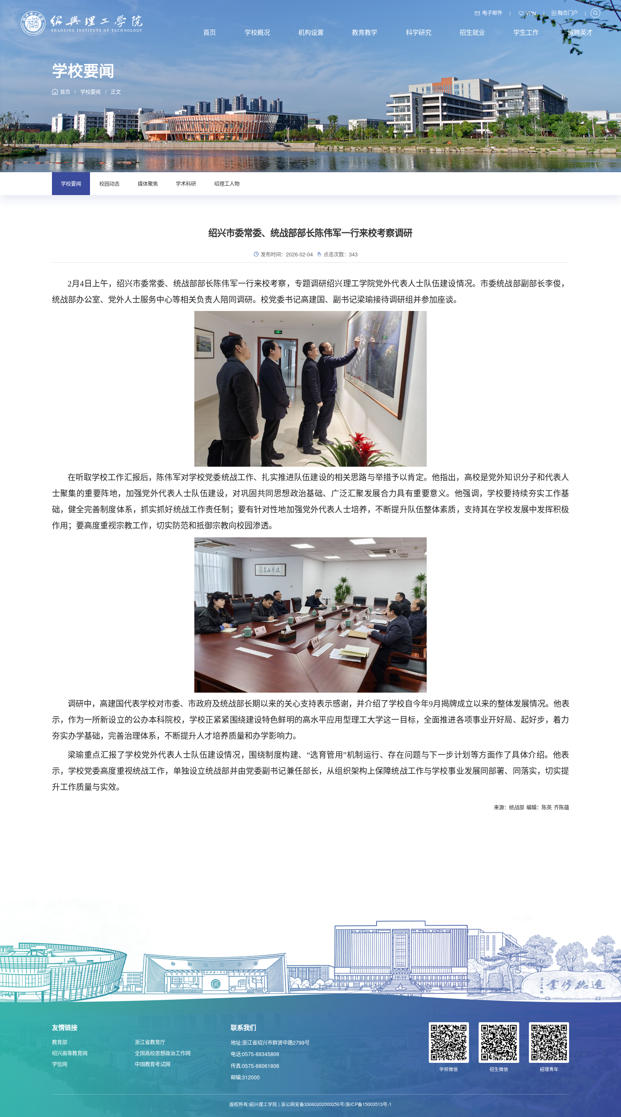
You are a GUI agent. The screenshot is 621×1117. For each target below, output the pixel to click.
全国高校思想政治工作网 (163, 1052)
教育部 (59, 1041)
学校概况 (257, 31)
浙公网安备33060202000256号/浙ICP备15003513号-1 (336, 1104)
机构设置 (311, 31)
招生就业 (472, 31)
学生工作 (526, 31)
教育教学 (364, 31)
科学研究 (418, 31)
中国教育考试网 (152, 1063)
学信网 (59, 1063)
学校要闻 (90, 91)
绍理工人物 (227, 183)
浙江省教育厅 (150, 1041)
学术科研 (186, 183)
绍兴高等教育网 (69, 1052)
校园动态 (109, 183)
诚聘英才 (580, 31)
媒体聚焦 (148, 183)
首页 (209, 31)
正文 (116, 91)
